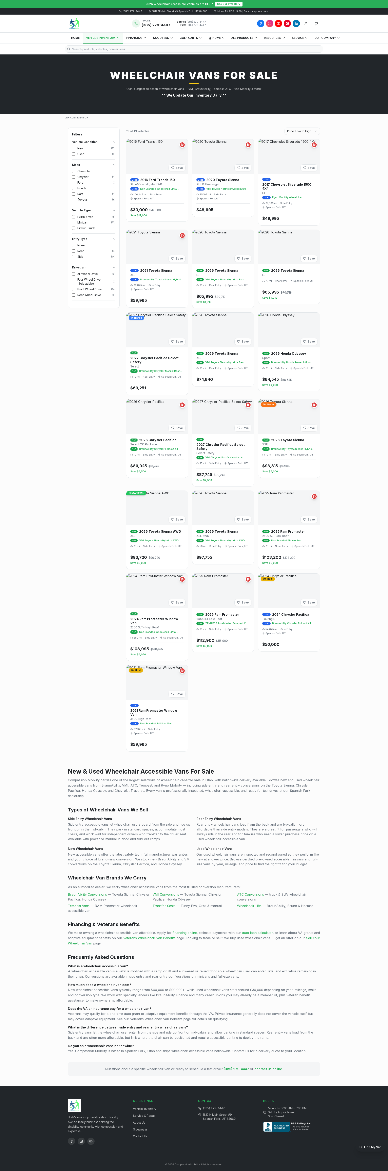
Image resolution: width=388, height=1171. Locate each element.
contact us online (268, 1069)
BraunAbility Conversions (87, 894)
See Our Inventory (228, 3)
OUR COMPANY (325, 37)
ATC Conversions (250, 894)
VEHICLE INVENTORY (101, 37)
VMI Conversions (166, 894)
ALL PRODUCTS (242, 37)
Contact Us (140, 1136)
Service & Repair (144, 1115)
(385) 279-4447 (132, 11)
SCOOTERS (161, 37)
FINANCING (134, 37)
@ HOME (215, 37)
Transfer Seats (164, 906)
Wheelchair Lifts (249, 906)
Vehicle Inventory (144, 1108)
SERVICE (298, 37)
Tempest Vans (79, 906)
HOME (75, 37)
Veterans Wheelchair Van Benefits (149, 938)
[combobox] (302, 131)
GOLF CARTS (189, 37)
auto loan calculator (257, 933)
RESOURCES (272, 37)
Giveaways (140, 1129)
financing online (185, 933)
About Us (139, 1122)
